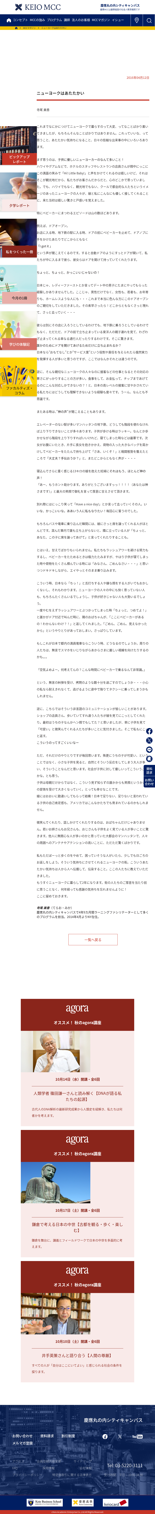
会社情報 (86, 1468)
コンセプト (20, 19)
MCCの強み (37, 19)
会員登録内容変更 (49, 1461)
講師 (67, 19)
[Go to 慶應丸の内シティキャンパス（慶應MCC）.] (16, 28)
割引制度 (68, 1435)
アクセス (18, 1461)
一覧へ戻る (93, 939)
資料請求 (149, 770)
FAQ (14, 1468)
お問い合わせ (149, 782)
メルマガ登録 (22, 1442)
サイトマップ (83, 1461)
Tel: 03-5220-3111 (125, 1465)
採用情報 (49, 1468)
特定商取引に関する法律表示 (72, 1474)
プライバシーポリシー (27, 1474)
